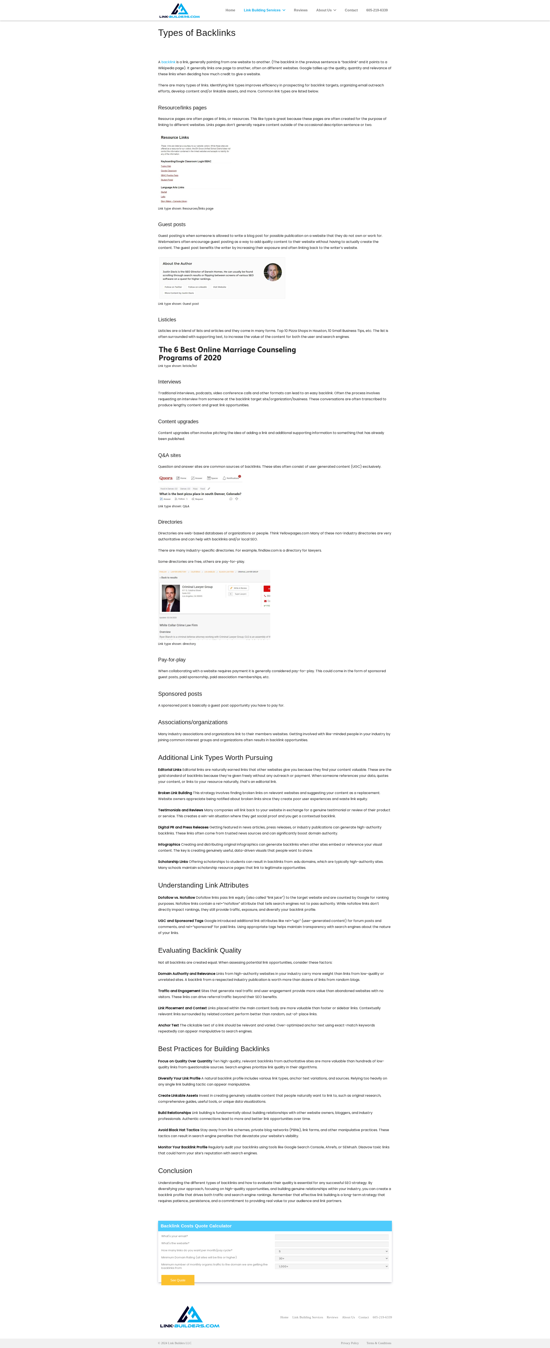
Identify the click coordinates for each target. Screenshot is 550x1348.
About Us (348, 1317)
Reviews (332, 1317)
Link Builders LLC (179, 1343)
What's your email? (174, 1236)
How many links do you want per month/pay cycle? (196, 1250)
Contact (364, 1317)
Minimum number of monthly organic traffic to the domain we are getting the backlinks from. (214, 1266)
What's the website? (175, 1243)
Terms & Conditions (379, 1343)
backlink (168, 62)
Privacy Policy (350, 1343)
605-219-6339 (382, 1317)
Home (284, 1317)
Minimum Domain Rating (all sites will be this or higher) (199, 1257)
